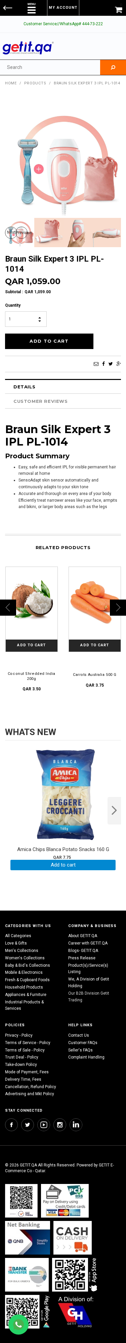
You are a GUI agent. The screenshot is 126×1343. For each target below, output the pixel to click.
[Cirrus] (75, 1311)
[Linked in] (76, 1125)
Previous (22, 232)
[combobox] (50, 67)
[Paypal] (21, 1200)
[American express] (72, 1237)
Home (10, 83)
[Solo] (28, 1311)
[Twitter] (111, 364)
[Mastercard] (27, 1237)
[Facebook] (103, 364)
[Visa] (65, 1200)
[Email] (96, 364)
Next (11, 232)
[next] (114, 810)
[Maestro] (76, 1274)
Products (35, 83)
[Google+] (119, 364)
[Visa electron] (27, 1274)
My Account (63, 7)
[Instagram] (60, 1125)
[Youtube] (44, 1125)
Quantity (12, 305)
